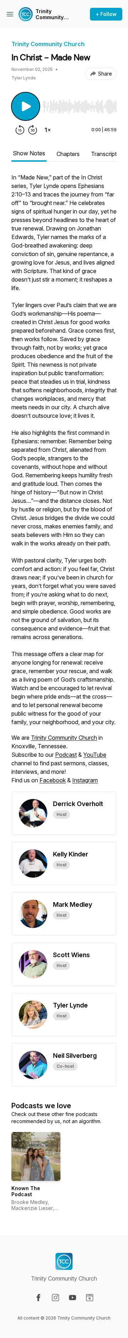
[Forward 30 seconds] (33, 130)
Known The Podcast (25, 1191)
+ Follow (106, 14)
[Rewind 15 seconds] (20, 130)
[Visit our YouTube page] (72, 1297)
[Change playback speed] (48, 130)
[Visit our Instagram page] (55, 1297)
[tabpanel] (64, 482)
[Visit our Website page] (89, 1297)
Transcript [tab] (104, 153)
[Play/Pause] (25, 106)
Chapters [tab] (68, 153)
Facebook (52, 780)
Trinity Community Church (50, 14)
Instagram (85, 780)
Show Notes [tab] (29, 153)
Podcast (66, 754)
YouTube (94, 754)
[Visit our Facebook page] (38, 1297)
